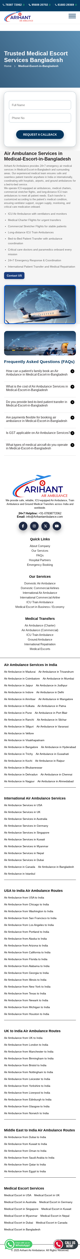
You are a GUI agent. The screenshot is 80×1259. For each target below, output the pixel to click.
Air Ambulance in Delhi (50, 692)
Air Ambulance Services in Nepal (24, 853)
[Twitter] (45, 526)
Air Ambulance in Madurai (20, 671)
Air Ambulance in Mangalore (55, 699)
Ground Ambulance (40, 639)
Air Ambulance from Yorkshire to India (27, 1085)
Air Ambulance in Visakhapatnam (24, 740)
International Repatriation (40, 644)
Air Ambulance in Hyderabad (58, 747)
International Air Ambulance (40, 592)
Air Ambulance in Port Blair (51, 712)
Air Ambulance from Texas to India (25, 993)
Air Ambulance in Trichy (18, 753)
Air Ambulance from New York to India (27, 986)
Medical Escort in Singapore (21, 1208)
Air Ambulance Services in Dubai (24, 860)
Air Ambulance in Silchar (52, 719)
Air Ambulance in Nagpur (19, 781)
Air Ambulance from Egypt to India (25, 1171)
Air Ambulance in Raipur (50, 760)
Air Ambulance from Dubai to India (25, 1137)
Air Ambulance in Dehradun (21, 774)
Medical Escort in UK (47, 1195)
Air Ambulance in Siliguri (19, 726)
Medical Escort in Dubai (18, 1222)
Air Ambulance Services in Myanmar (26, 846)
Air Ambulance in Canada (19, 866)
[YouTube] (57, 526)
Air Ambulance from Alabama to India (27, 966)
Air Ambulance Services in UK (22, 812)
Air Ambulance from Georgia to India (26, 972)
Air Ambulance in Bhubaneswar (23, 767)
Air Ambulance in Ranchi (19, 719)
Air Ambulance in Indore (18, 692)
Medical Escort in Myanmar (20, 1215)
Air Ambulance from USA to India (24, 897)
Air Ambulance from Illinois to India (25, 979)
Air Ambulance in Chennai (56, 774)
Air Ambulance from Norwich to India (26, 1113)
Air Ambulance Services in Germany (26, 825)
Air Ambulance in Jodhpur (51, 685)
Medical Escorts (40, 649)
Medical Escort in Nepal (54, 1215)
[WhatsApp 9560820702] (49, 4)
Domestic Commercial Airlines (40, 588)
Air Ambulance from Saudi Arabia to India (29, 1157)
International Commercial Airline (40, 597)
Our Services (39, 550)
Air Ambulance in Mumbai (58, 678)
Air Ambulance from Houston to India (26, 1014)
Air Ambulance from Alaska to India (25, 938)
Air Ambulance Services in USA (23, 805)
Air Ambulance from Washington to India (28, 911)
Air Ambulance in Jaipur (18, 685)
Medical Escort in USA (17, 1195)
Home (7, 66)
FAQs (40, 555)
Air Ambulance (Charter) (40, 625)
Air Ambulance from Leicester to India (27, 1079)
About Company (40, 546)
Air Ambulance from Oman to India (25, 1150)
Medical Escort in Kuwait (56, 1208)
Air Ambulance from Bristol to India (25, 1065)
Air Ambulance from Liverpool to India (27, 1092)
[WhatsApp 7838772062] (23, 4)
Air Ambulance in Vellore (19, 733)
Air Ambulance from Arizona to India (26, 945)
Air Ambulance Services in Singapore (26, 832)
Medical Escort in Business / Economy (39, 606)
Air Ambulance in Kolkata (19, 705)
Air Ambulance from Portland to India (26, 931)
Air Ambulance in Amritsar (20, 699)
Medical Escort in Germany (55, 1202)
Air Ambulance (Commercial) (40, 630)
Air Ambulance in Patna (51, 705)
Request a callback (40, 134)
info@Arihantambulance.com (44, 516)
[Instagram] (34, 526)
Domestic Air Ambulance (40, 583)
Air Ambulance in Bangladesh (56, 866)
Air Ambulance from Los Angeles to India (29, 924)
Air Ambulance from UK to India (23, 1037)
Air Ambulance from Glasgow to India (27, 1106)
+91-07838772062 (49, 513)
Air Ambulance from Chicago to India (26, 904)
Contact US (14, 275)
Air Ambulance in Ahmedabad (55, 781)
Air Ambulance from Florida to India (25, 959)
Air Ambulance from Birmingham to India (29, 1058)
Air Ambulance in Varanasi (53, 726)
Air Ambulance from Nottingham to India (28, 1072)
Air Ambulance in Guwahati (52, 753)
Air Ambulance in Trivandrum (56, 671)
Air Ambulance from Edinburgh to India (27, 1099)
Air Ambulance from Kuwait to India (25, 1143)
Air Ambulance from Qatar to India (25, 1164)
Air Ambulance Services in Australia (25, 818)
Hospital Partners (40, 560)
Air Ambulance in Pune (18, 712)
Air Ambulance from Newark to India (26, 1000)
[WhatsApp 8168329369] (75, 4)
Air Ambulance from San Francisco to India (30, 918)
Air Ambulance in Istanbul (19, 873)
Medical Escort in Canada (51, 1222)
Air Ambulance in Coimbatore (22, 678)
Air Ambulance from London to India (26, 1044)
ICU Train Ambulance (39, 602)
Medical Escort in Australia (20, 1202)
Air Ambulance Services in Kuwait (24, 839)
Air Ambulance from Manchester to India (28, 1051)
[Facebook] (23, 526)
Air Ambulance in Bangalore (21, 747)
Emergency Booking (40, 564)
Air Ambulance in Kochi (18, 760)
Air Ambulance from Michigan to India (27, 1007)
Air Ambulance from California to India (27, 952)
